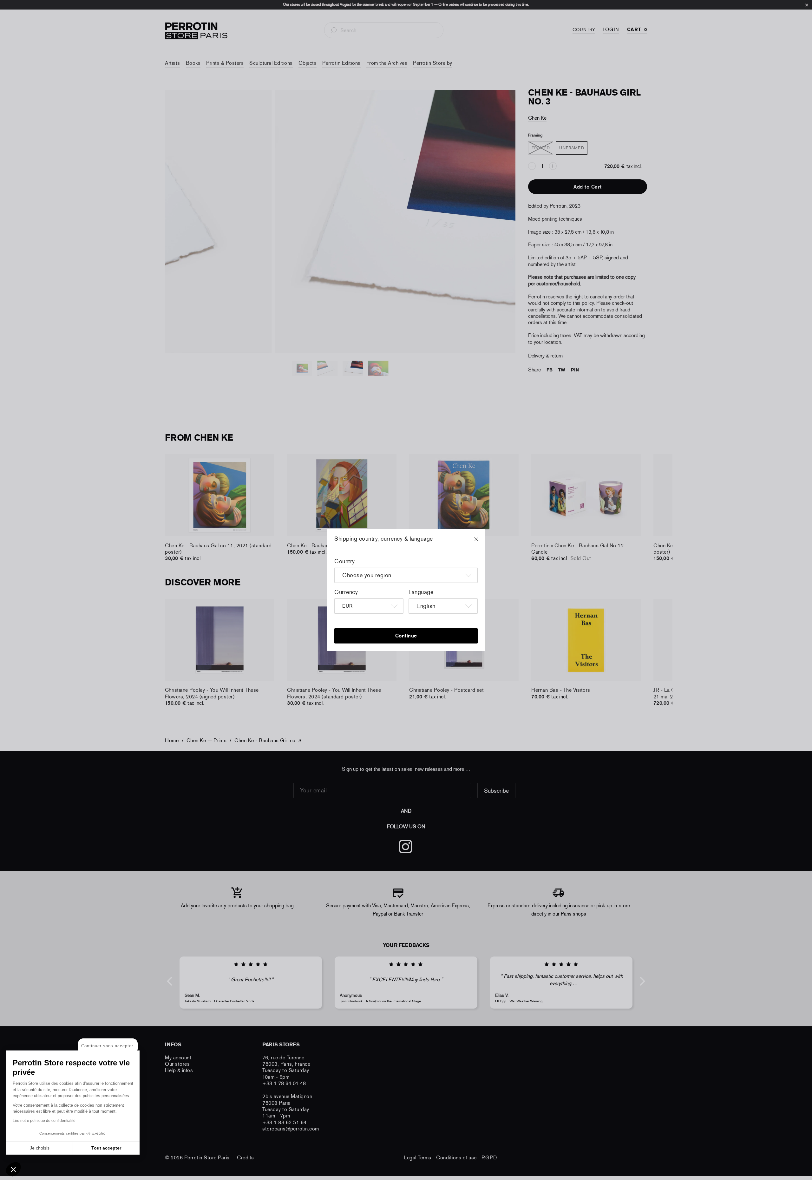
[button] (13, 1169)
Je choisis (39, 1147)
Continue (406, 635)
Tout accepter (106, 1147)
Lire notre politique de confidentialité (44, 1120)
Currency (346, 592)
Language (421, 592)
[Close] (482, 542)
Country (344, 561)
